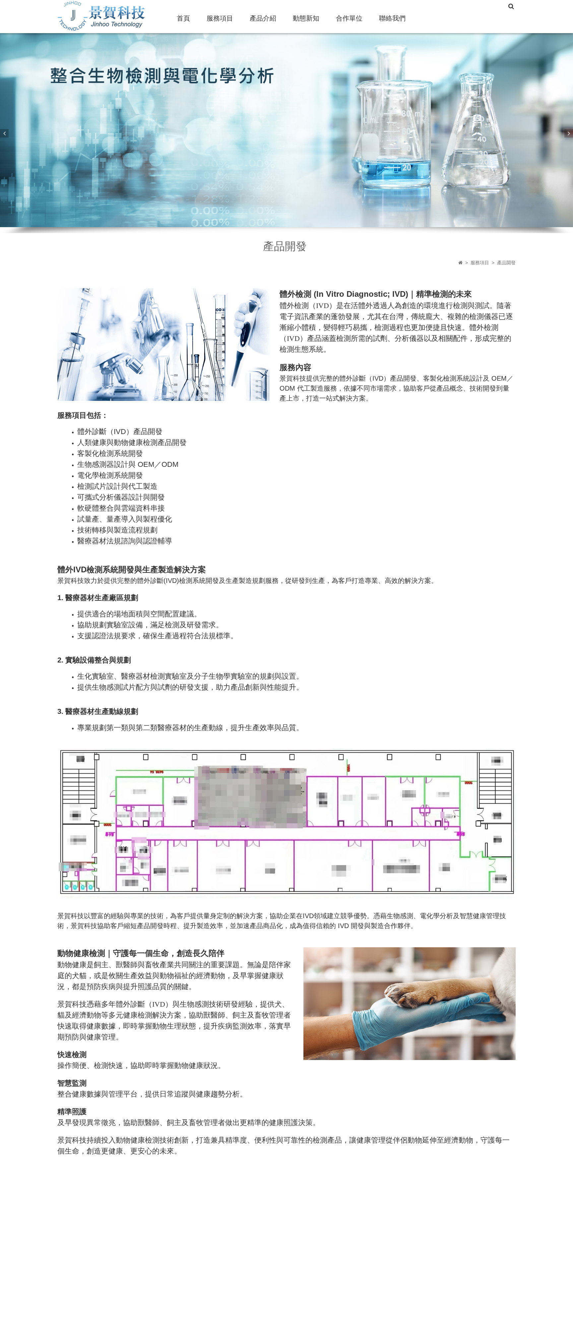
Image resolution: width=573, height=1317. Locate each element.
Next (568, 133)
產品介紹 (263, 18)
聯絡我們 (392, 18)
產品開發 (506, 262)
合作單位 (349, 18)
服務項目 (220, 18)
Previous (4, 133)
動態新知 (306, 18)
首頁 (183, 18)
